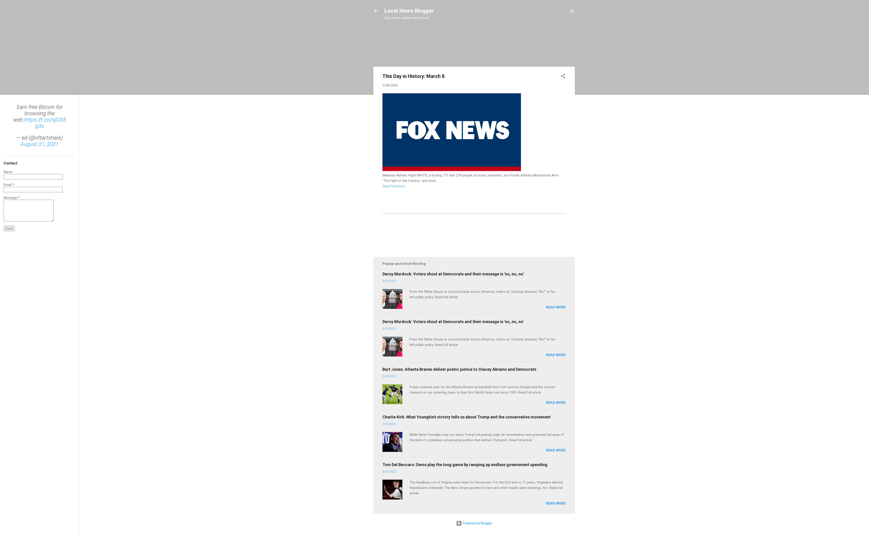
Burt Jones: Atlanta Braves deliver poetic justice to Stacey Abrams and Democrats (459, 369)
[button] (563, 76)
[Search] (572, 12)
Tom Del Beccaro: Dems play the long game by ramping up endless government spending (464, 464)
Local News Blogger (409, 11)
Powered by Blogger (477, 523)
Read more (556, 307)
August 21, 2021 (40, 144)
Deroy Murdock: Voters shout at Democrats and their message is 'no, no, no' (453, 274)
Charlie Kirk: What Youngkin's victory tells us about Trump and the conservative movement (466, 417)
